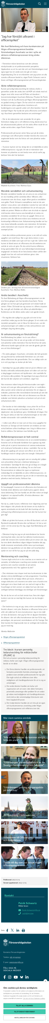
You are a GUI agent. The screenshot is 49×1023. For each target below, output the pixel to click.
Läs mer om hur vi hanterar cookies (34, 998)
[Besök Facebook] (4, 977)
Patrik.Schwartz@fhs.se (31, 910)
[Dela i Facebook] (8, 931)
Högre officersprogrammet (14, 637)
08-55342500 (15, 957)
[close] (45, 981)
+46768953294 (28, 913)
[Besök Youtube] (16, 977)
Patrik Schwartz (27, 903)
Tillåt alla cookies (24, 1005)
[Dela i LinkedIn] (19, 931)
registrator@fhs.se (16, 962)
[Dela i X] (12, 931)
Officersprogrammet (11, 643)
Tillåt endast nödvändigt (24, 1012)
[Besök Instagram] (9, 977)
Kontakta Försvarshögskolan (14, 952)
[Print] (24, 930)
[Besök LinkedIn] (27, 977)
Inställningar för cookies (24, 1017)
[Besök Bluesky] (21, 977)
